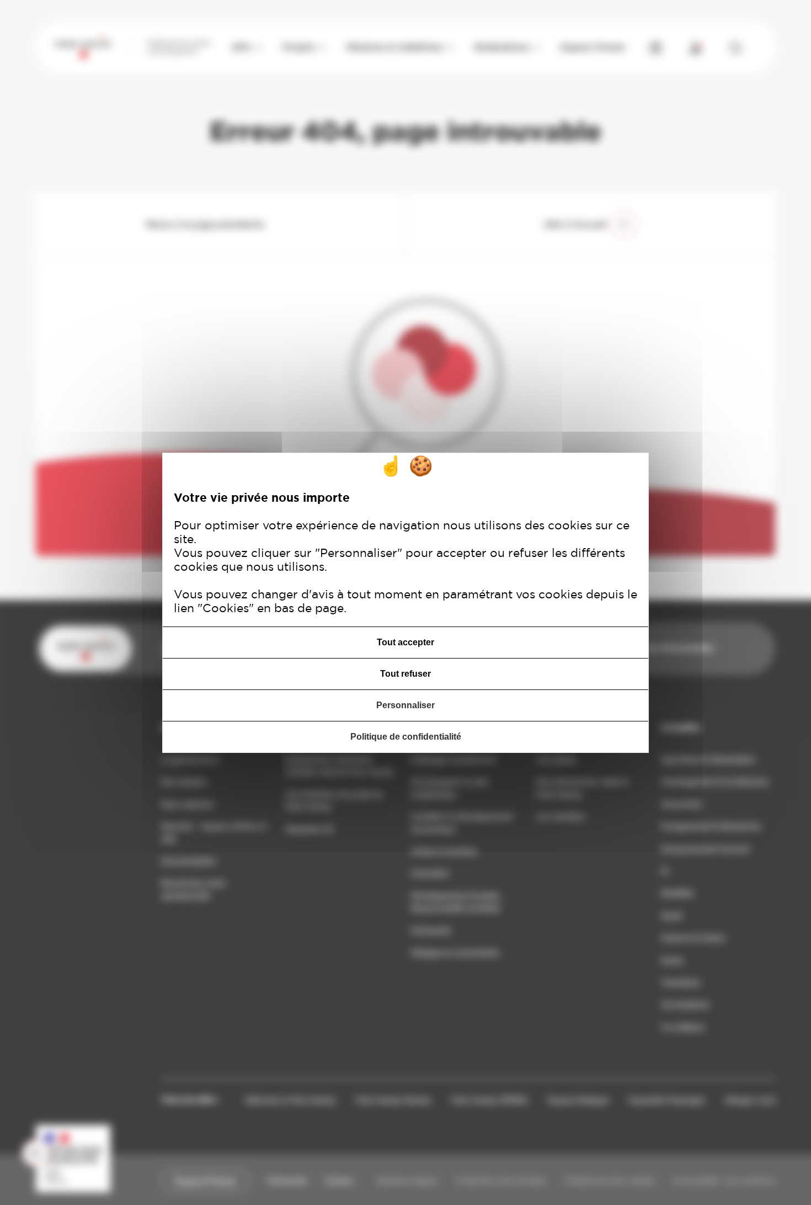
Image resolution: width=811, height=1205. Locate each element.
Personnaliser (405, 705)
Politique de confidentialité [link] (405, 736)
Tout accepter (405, 642)
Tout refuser (405, 673)
